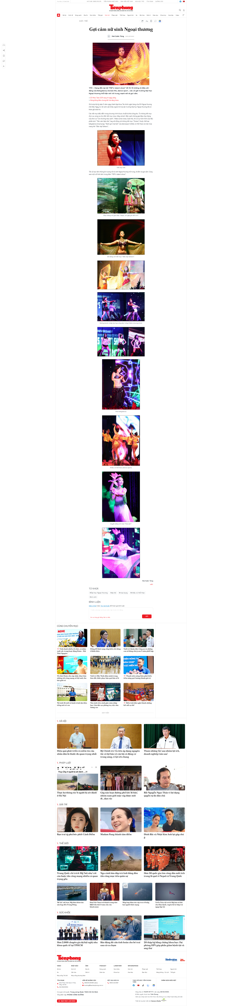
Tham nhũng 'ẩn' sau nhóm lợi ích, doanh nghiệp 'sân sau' (162, 752)
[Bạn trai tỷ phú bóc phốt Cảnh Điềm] (77, 819)
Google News (160, 21)
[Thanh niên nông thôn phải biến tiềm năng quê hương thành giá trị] (139, 665)
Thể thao (122, 15)
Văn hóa (142, 15)
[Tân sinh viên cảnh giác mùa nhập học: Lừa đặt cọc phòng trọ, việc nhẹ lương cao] (105, 692)
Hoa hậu (170, 15)
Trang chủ (58, 15)
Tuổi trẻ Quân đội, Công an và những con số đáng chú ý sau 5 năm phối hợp (139, 650)
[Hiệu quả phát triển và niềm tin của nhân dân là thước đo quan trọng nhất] (77, 736)
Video (177, 15)
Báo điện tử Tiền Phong (121, 8)
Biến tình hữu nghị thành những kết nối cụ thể (138, 704)
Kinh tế (71, 15)
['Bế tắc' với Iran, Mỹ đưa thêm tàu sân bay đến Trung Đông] (72, 892)
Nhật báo (74, 966)
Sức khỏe (93, 15)
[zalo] (149, 985)
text (147, 21)
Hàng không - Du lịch (162, 972)
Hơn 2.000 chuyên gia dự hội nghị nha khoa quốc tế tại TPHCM (77, 944)
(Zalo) (96, 983)
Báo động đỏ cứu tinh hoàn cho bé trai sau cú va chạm (120, 944)
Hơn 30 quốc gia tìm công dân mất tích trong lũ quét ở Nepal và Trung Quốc (164, 875)
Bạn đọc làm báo (68, 1001)
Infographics (133, 966)
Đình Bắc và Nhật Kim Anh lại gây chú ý (164, 836)
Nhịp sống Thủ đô (62, 975)
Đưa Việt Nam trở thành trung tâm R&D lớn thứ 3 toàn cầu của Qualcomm (103, 904)
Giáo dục (155, 15)
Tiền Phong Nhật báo (111, 1)
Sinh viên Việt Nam (127, 1)
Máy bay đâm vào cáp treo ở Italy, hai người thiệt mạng (136, 903)
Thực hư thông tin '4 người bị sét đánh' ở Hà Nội (77, 794)
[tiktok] (144, 985)
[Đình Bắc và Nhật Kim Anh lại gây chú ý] (164, 819)
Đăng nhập (92, 606)
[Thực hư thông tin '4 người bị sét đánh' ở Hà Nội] (77, 778)
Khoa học (163, 15)
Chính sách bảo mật (168, 980)
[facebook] (180, 1)
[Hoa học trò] (182, 960)
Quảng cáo (159, 1)
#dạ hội (113, 593)
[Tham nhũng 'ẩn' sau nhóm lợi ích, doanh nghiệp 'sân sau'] (164, 736)
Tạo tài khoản (105, 606)
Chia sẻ (4, 50)
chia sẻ (142, 21)
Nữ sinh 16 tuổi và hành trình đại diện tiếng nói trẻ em (72, 704)
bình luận (155, 21)
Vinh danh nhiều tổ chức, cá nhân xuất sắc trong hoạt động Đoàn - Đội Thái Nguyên (71, 651)
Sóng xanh (78, 15)
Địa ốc (86, 15)
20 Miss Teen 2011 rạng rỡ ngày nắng (103, 98)
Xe (136, 15)
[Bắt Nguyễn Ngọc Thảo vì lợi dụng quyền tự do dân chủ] (164, 778)
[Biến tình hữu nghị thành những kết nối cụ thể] (139, 692)
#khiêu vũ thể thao (137, 593)
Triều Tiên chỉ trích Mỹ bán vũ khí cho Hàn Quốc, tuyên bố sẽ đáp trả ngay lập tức (169, 904)
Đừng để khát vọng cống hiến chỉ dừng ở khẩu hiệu (105, 650)
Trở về (4, 66)
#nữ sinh (93, 597)
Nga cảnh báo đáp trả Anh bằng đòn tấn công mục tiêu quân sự (119, 875)
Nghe (4, 45)
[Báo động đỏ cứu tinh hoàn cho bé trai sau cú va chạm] (121, 927)
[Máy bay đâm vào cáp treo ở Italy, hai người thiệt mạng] (137, 892)
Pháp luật (115, 15)
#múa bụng (123, 593)
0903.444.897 (113, 983)
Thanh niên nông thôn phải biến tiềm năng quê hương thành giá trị (138, 677)
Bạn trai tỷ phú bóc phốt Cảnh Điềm (76, 834)
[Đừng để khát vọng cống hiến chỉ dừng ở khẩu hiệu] (105, 638)
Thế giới (100, 15)
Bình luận (4, 61)
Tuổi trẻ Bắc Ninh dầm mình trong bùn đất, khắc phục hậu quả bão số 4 (104, 677)
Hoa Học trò (139, 1)
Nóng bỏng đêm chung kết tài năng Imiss (104, 100)
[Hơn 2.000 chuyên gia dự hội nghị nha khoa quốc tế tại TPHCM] (77, 927)
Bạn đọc (144, 972)
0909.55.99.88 (89, 983)
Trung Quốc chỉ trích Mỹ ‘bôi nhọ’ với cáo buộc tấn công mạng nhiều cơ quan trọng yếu (77, 876)
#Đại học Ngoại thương (99, 593)
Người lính (130, 15)
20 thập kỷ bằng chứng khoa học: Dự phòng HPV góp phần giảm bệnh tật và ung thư (164, 945)
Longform (118, 966)
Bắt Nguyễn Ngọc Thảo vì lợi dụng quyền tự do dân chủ (162, 794)
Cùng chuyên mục (67, 626)
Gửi (147, 616)
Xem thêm (183, 15)
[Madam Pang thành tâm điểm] (121, 819)
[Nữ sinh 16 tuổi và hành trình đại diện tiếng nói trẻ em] (72, 692)
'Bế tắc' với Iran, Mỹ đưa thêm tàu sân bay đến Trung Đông (70, 903)
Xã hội (64, 15)
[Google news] (154, 985)
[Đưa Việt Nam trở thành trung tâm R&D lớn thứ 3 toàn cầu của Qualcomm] (105, 892)
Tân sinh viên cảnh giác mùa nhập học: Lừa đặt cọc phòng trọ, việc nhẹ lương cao (104, 705)
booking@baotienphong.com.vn (93, 985)
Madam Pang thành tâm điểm (116, 834)
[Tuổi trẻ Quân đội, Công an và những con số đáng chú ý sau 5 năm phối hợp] (139, 638)
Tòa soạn (149, 1)
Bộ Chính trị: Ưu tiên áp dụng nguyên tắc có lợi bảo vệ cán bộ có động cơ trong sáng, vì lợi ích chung (120, 753)
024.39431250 (63, 987)
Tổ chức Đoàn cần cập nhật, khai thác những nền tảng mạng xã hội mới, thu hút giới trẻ (71, 678)
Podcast (103, 966)
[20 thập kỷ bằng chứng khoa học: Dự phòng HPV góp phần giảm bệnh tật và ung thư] (164, 927)
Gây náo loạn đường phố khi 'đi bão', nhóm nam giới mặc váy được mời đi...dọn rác (119, 795)
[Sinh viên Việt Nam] (171, 960)
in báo (151, 21)
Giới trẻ (107, 15)
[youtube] (184, 1)
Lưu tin (4, 56)
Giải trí (149, 15)
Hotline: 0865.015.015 (94, 1)
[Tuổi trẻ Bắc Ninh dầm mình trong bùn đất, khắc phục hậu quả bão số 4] (105, 665)
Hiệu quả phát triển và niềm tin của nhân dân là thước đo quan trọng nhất (77, 752)
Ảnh (86, 966)
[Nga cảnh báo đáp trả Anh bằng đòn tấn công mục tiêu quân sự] (121, 858)
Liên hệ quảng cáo (89, 980)
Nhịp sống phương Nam (78, 975)
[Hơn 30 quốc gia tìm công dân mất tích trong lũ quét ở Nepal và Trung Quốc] (164, 858)
